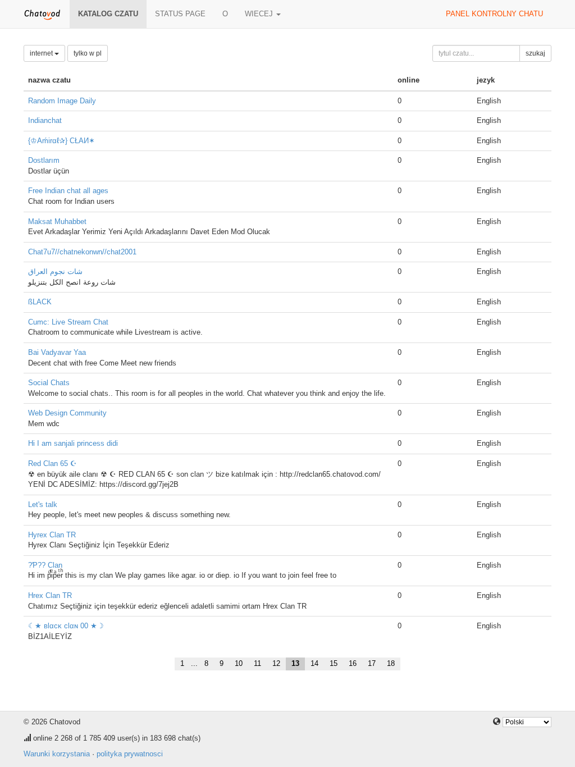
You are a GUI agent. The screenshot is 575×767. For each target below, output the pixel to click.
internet (42, 53)
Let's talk (42, 504)
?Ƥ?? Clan (45, 565)
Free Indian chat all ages (68, 190)
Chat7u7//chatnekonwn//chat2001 (82, 252)
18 (391, 663)
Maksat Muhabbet (57, 221)
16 (353, 663)
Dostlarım (44, 160)
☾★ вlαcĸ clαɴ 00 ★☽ (66, 626)
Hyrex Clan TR (52, 535)
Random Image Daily (62, 101)
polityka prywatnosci (130, 754)
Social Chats (49, 382)
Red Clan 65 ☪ (52, 463)
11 (257, 663)
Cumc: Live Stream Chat (68, 322)
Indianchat (45, 120)
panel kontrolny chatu (494, 14)
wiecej (260, 14)
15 (333, 663)
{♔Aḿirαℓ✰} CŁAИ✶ (61, 140)
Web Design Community (67, 413)
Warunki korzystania (57, 754)
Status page (180, 14)
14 (314, 663)
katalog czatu (108, 14)
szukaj (535, 53)
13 (295, 663)
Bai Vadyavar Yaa (57, 352)
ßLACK (40, 302)
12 (276, 663)
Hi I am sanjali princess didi (73, 443)
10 (239, 663)
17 (372, 663)
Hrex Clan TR (50, 595)
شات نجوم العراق (55, 271)
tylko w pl (88, 53)
